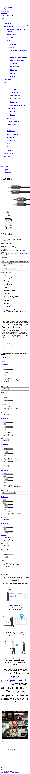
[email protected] (22, 253)
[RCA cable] (7, 374)
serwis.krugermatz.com (12, 607)
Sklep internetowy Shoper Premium (10, 772)
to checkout (3, 15)
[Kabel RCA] (7, 559)
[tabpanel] (15, 328)
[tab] (16, 281)
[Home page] (5, 11)
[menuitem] (11, 34)
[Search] (1, 20)
